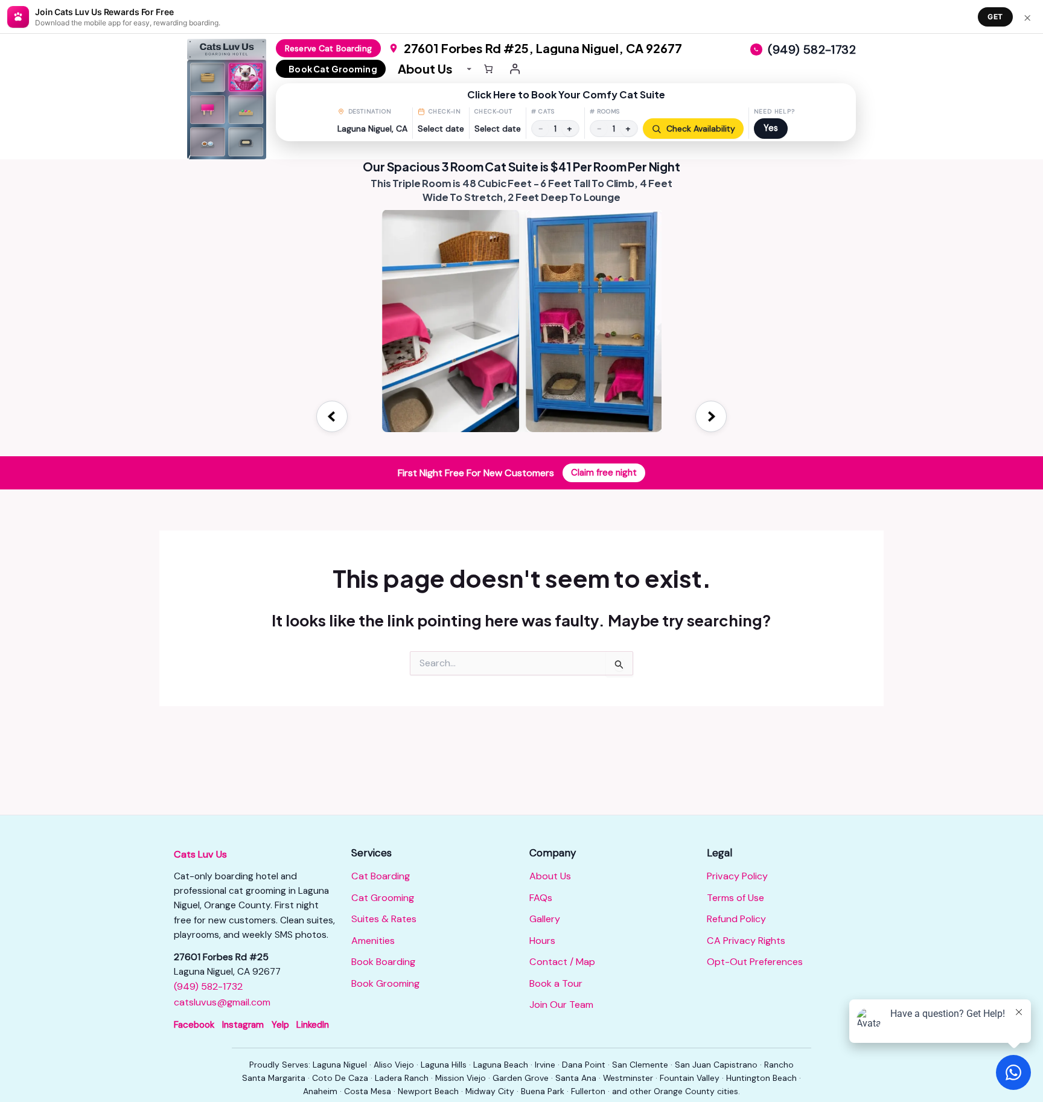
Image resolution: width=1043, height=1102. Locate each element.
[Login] (515, 69)
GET (995, 16)
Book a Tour (555, 983)
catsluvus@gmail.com (222, 1002)
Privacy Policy (737, 876)
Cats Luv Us (200, 854)
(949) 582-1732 (208, 986)
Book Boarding (383, 961)
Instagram (243, 1025)
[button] (566, 112)
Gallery (544, 918)
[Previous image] (332, 416)
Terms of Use (735, 897)
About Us (550, 876)
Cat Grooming (382, 897)
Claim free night (604, 473)
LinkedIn (312, 1025)
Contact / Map (562, 961)
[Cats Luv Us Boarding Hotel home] (231, 99)
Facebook (194, 1025)
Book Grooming (385, 983)
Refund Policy (736, 918)
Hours (542, 940)
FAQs (540, 897)
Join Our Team (561, 1004)
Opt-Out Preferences (755, 961)
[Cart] (488, 69)
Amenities (373, 940)
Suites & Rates (383, 918)
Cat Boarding (380, 876)
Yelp (280, 1025)
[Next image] (711, 416)
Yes (771, 128)
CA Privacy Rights (746, 940)
